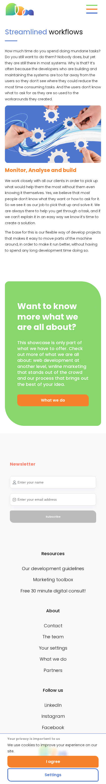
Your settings (53, 648)
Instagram (53, 716)
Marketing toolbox (53, 579)
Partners (53, 670)
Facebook (53, 727)
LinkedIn (53, 705)
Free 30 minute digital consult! (53, 591)
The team (53, 637)
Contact (53, 626)
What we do (53, 659)
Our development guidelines (53, 568)
